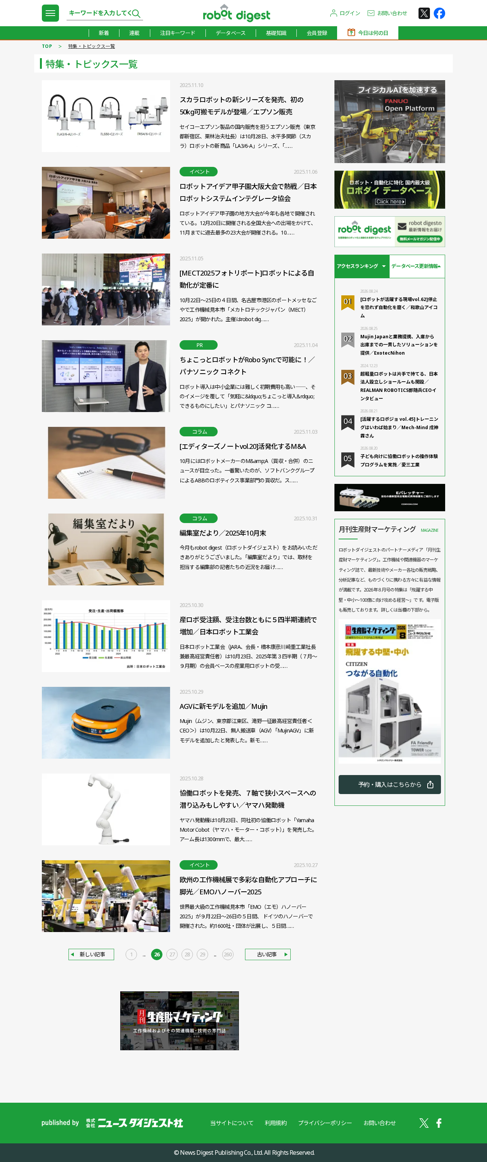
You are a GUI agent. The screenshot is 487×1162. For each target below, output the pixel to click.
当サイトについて (231, 1123)
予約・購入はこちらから (390, 784)
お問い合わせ (392, 13)
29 (202, 954)
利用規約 (275, 1123)
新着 (104, 32)
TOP (47, 46)
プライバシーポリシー (325, 1123)
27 (172, 954)
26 (156, 954)
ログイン (350, 13)
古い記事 (267, 954)
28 (187, 954)
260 (228, 954)
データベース (230, 32)
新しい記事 (92, 954)
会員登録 (317, 32)
